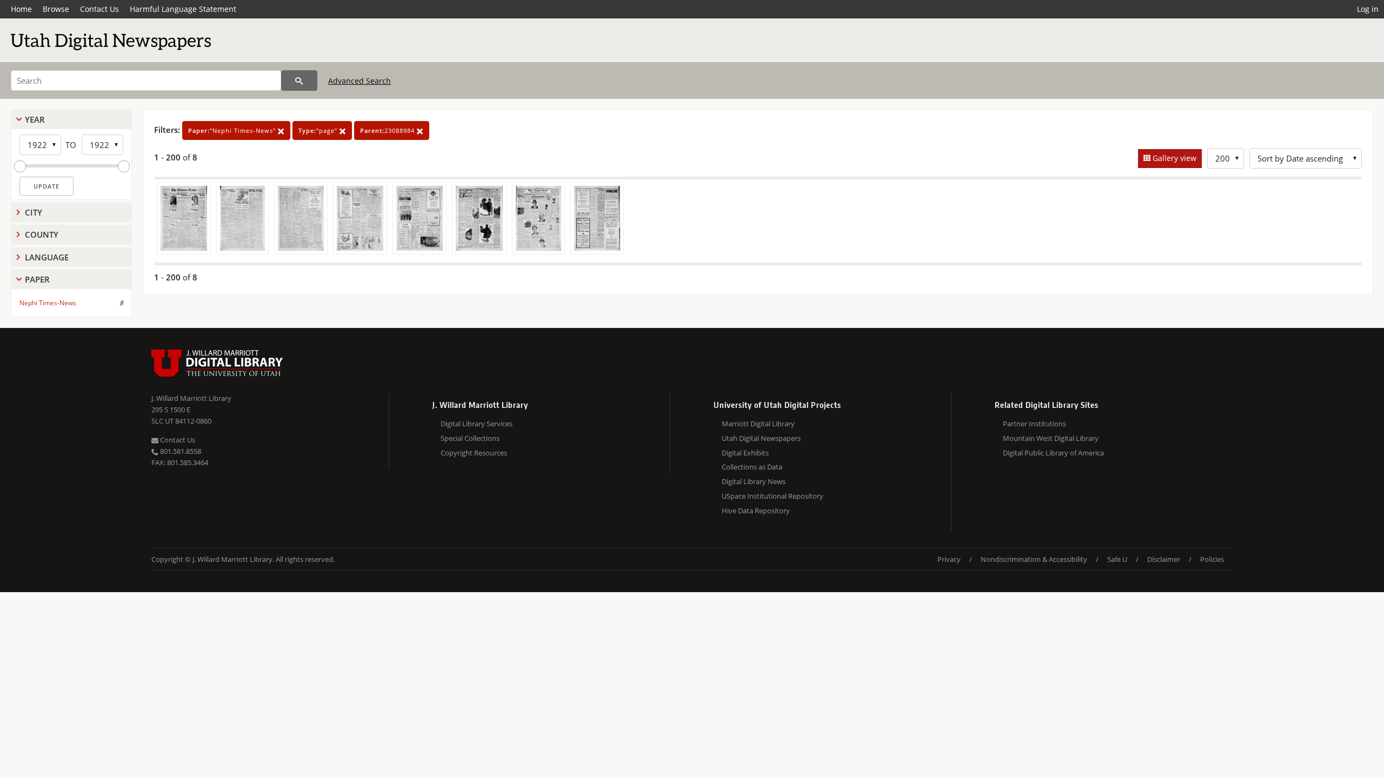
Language (47, 257)
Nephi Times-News (47, 302)
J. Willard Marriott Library (191, 398)
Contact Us (99, 9)
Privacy (949, 559)
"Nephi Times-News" (233, 130)
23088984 (388, 130)
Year (35, 119)
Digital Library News (754, 481)
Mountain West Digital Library (1051, 438)
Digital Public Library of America (1053, 453)
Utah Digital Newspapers (761, 438)
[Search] (299, 80)
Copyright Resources (474, 453)
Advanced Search (359, 81)
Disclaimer (1163, 559)
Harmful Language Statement (183, 9)
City (33, 212)
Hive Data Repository (756, 510)
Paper (37, 279)
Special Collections (470, 438)
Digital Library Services (477, 423)
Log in (1368, 9)
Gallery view (1173, 158)
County (41, 234)
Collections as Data (752, 467)
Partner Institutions (1034, 423)
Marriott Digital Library (758, 423)
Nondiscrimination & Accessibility (1034, 559)
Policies (1212, 559)
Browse (56, 9)
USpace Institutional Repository (772, 496)
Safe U (1117, 559)
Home (21, 9)
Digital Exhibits (745, 453)
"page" (319, 130)
